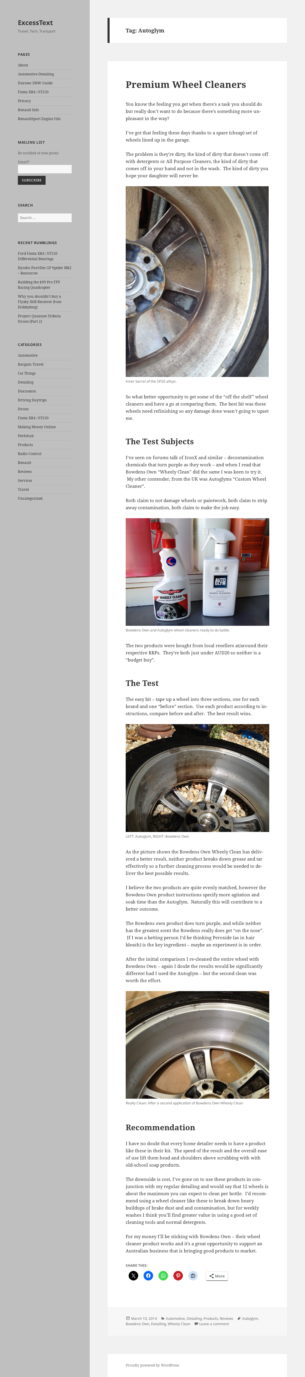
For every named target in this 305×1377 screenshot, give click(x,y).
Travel (23, 489)
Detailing (25, 382)
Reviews (25, 471)
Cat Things (26, 373)
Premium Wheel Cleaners (186, 84)
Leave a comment (214, 1323)
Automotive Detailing (36, 74)
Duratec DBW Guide (35, 83)
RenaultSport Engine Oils (39, 118)
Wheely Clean (179, 1323)
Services (25, 480)
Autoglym (250, 1318)
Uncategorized (30, 498)
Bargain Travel (30, 364)
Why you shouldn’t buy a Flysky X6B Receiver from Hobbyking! (39, 302)
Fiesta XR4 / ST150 (33, 91)
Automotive (28, 355)
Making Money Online (37, 426)
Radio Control (29, 453)
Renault (24, 462)
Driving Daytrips (32, 400)
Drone (23, 409)
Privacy (24, 100)
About (23, 65)
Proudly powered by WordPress (152, 1365)
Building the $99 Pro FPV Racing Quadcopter (39, 285)
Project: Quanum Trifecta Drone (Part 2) (39, 318)
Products (25, 444)
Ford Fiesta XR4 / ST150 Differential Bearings (37, 256)
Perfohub (26, 435)
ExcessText (35, 22)
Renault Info (28, 109)
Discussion (27, 391)
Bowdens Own (137, 1323)
